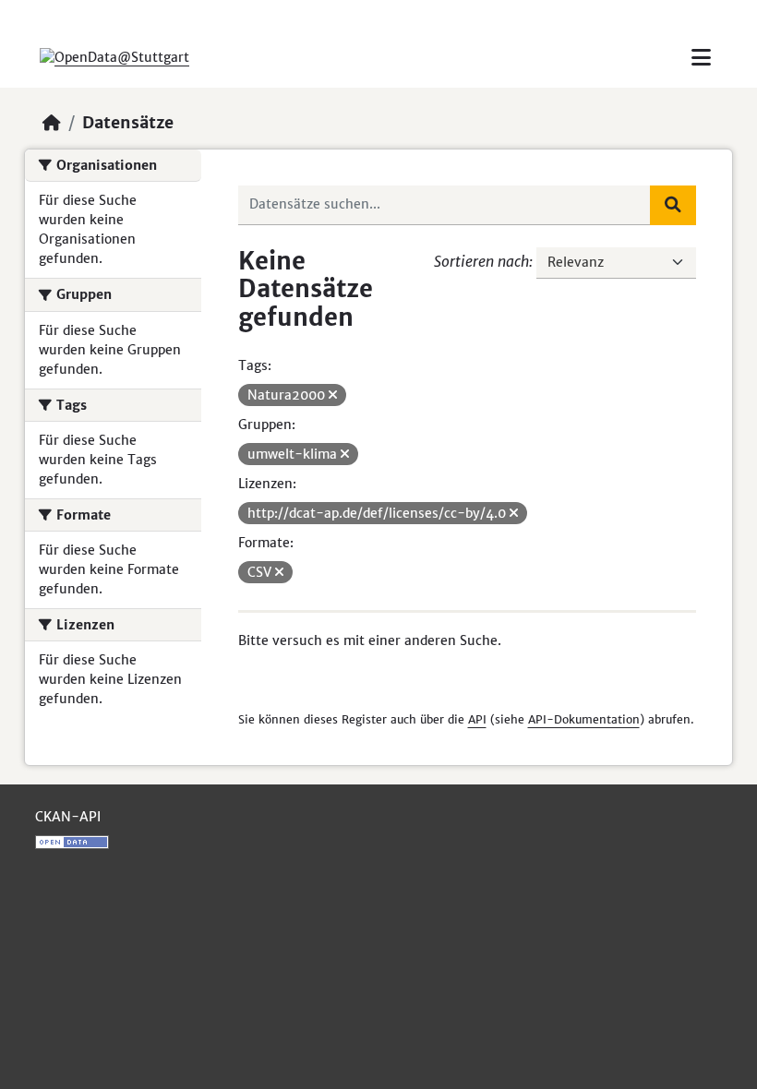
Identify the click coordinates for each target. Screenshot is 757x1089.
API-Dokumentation (584, 719)
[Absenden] (673, 204)
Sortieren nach (481, 261)
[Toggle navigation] (701, 57)
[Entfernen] (333, 395)
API (477, 719)
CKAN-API (68, 816)
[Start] (51, 123)
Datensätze (128, 123)
